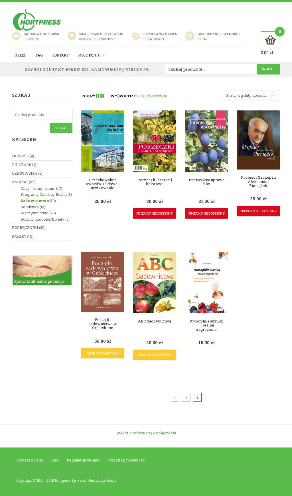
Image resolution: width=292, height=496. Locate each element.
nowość (20, 155)
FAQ (55, 460)
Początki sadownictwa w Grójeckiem (103, 323)
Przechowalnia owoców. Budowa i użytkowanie (102, 184)
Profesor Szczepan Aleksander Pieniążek (258, 181)
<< (175, 397)
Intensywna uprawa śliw (206, 181)
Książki (20, 181)
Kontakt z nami (29, 460)
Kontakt (60, 55)
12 (135, 95)
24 (142, 95)
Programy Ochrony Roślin (44, 194)
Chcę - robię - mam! (38, 188)
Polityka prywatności (126, 460)
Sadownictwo (35, 200)
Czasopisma (24, 173)
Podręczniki (25, 227)
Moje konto (89, 55)
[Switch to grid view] (98, 95)
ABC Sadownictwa (154, 321)
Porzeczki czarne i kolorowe (154, 181)
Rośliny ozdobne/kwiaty (42, 219)
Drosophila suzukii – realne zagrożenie (206, 325)
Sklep (20, 55)
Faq (39, 55)
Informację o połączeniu (154, 432)
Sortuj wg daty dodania (246, 95)
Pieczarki (22, 164)
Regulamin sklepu (83, 460)
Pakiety (20, 236)
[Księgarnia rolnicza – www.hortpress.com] (37, 19)
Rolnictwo (30, 206)
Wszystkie (157, 95)
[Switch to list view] (102, 95)
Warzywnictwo (34, 212)
